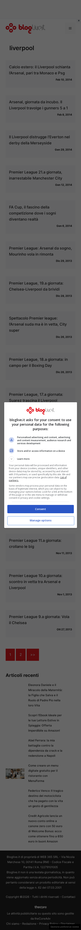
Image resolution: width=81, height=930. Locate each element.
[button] (40, 459)
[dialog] (40, 465)
